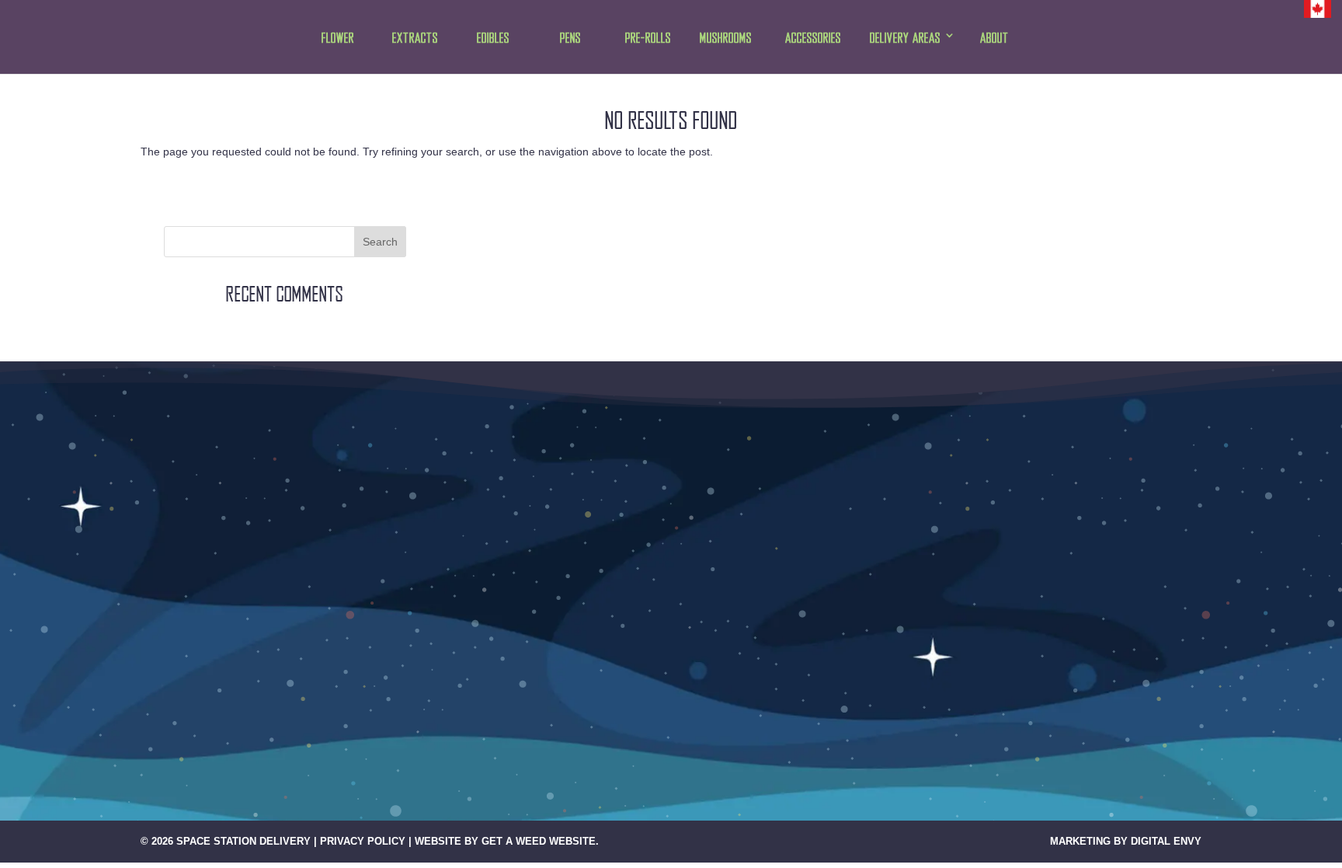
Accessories (813, 38)
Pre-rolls (648, 38)
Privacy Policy (362, 841)
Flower (338, 38)
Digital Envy (1166, 841)
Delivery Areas (905, 38)
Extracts (415, 38)
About (994, 38)
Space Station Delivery (243, 841)
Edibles (493, 38)
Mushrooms (726, 38)
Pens (570, 38)
